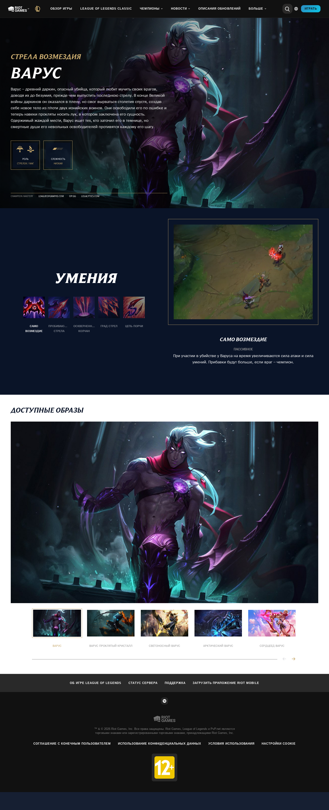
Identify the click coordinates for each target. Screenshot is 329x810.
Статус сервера (143, 683)
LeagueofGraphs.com (51, 196)
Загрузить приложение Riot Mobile (226, 683)
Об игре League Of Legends (95, 683)
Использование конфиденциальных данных (159, 743)
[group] (84, 315)
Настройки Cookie (279, 743)
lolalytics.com (90, 196)
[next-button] (293, 659)
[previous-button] (284, 659)
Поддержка (175, 683)
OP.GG (72, 196)
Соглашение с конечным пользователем (72, 743)
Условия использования (231, 743)
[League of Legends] (38, 8)
